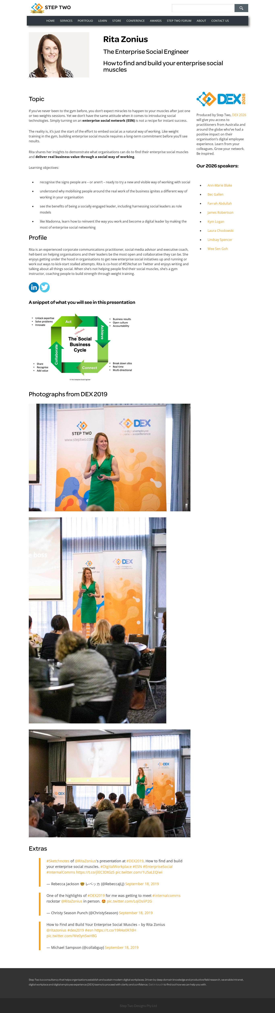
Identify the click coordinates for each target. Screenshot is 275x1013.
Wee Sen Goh (218, 249)
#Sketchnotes (58, 860)
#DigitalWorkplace (116, 866)
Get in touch (156, 984)
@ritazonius (56, 930)
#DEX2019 (135, 860)
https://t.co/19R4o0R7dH (115, 930)
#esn (89, 930)
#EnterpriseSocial (158, 866)
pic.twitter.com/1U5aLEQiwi (139, 872)
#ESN (137, 866)
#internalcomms (166, 895)
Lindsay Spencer (220, 239)
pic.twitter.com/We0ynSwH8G (72, 935)
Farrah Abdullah (220, 203)
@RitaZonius (85, 860)
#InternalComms (61, 872)
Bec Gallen (215, 194)
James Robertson (221, 212)
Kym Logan (216, 221)
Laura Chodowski (221, 230)
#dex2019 (75, 930)
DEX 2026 (239, 115)
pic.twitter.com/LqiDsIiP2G (129, 901)
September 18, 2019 (142, 883)
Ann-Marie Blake (220, 185)
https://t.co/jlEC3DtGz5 (95, 872)
